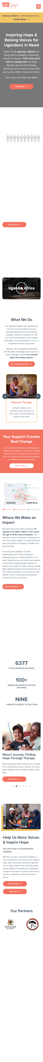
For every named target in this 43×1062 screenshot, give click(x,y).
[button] (38, 6)
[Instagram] (12, 985)
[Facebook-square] (4, 985)
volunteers (34, 341)
